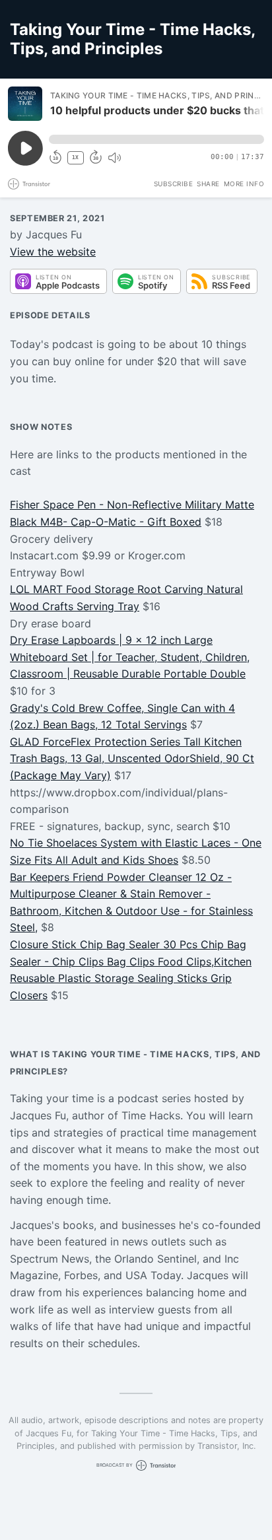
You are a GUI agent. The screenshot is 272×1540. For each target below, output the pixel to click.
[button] (156, 139)
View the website (53, 251)
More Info (244, 184)
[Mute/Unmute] (114, 158)
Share (208, 184)
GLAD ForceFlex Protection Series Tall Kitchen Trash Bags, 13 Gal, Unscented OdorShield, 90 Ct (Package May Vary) (132, 758)
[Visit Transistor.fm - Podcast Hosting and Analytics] (29, 184)
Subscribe (173, 184)
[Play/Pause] (25, 104)
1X (75, 157)
